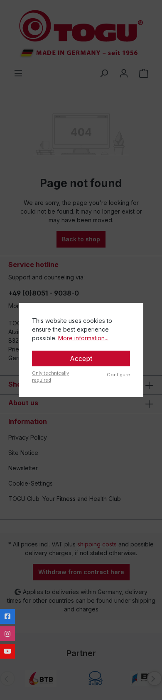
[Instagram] (7, 633)
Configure (118, 375)
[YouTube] (7, 651)
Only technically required (50, 376)
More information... (83, 338)
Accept (81, 358)
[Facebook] (7, 616)
